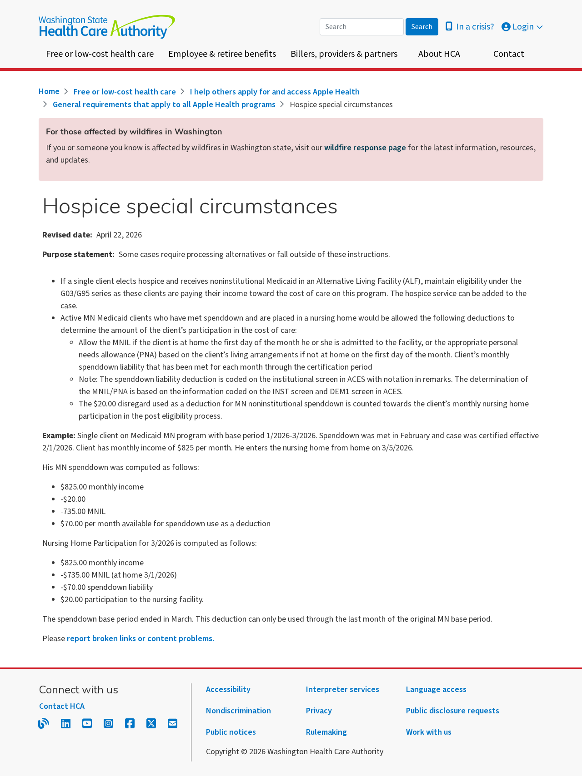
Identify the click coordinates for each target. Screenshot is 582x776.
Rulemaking (326, 732)
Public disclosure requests (452, 711)
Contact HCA (62, 706)
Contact (508, 54)
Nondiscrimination (238, 711)
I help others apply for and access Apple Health (275, 92)
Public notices (231, 732)
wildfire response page (365, 147)
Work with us (429, 732)
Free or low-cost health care (100, 54)
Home (49, 91)
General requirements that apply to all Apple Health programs (164, 104)
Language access (436, 689)
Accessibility (228, 689)
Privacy (319, 711)
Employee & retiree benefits (222, 54)
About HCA (439, 54)
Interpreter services (342, 689)
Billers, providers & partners (344, 54)
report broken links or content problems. (140, 638)
